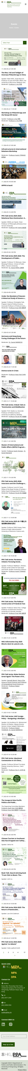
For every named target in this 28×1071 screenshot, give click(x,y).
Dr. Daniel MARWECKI (15, 342)
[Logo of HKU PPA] (11, 2)
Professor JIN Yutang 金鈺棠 (17, 227)
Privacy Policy (22, 1070)
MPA (14, 972)
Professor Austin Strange (15, 451)
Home (11, 28)
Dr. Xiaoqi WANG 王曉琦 (16, 268)
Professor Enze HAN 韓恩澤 (17, 308)
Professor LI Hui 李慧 (15, 84)
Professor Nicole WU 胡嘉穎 (17, 416)
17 (24, 952)
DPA (13, 977)
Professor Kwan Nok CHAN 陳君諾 (12, 808)
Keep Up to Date (8, 1044)
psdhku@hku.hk (6, 1012)
